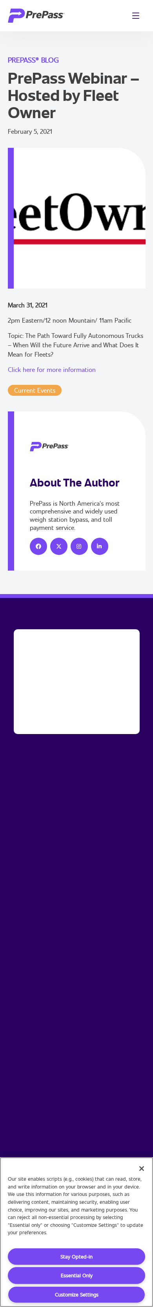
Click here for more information (52, 369)
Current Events (34, 390)
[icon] (38, 546)
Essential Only (77, 1275)
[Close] (141, 1168)
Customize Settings (76, 1294)
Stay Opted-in (76, 1256)
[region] (76, 1232)
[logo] (36, 16)
